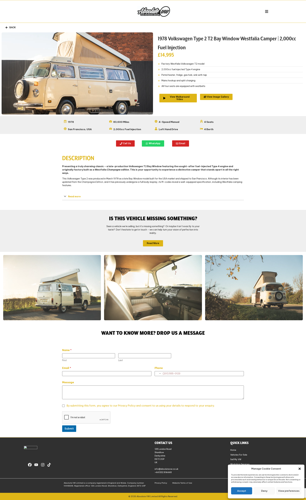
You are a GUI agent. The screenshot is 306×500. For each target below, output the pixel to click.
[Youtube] (36, 464)
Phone (159, 368)
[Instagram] (42, 464)
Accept (241, 490)
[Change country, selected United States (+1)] (158, 373)
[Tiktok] (49, 464)
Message (68, 382)
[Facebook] (30, 464)
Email (66, 368)
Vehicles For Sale (238, 454)
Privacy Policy (161, 483)
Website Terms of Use (182, 483)
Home (233, 450)
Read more (74, 196)
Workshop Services (240, 464)
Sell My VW (235, 459)
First (64, 360)
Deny (264, 490)
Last (120, 360)
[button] (299, 468)
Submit (69, 428)
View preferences (288, 490)
